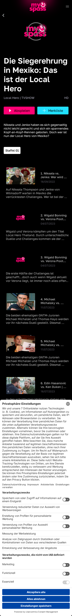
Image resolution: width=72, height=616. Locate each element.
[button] (3, 15)
